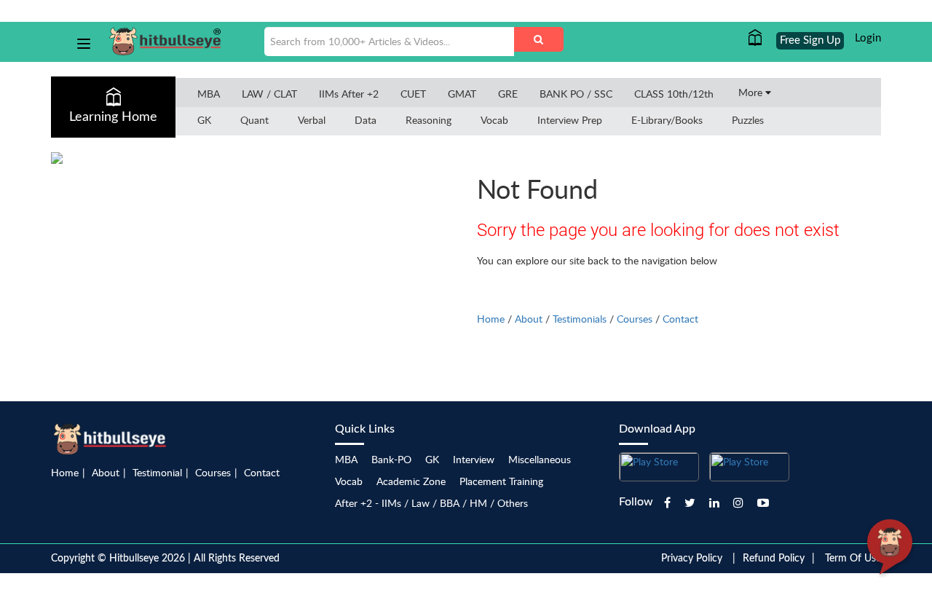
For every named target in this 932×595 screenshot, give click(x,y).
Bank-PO (391, 459)
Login (868, 38)
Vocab (494, 120)
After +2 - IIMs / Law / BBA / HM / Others (431, 503)
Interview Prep (569, 120)
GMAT (462, 94)
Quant (254, 120)
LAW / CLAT (269, 94)
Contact (680, 319)
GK (204, 120)
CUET (413, 94)
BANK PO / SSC (576, 94)
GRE (508, 94)
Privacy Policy (691, 558)
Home (491, 319)
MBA (208, 94)
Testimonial (157, 472)
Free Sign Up (810, 40)
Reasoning (428, 120)
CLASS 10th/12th (674, 94)
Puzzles (748, 120)
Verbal (311, 120)
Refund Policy (774, 558)
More (751, 92)
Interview (473, 459)
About (528, 319)
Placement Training (501, 481)
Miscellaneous (539, 459)
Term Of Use (853, 558)
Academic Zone (411, 481)
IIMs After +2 (349, 94)
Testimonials (580, 319)
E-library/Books (667, 120)
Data (365, 120)
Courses (634, 319)
